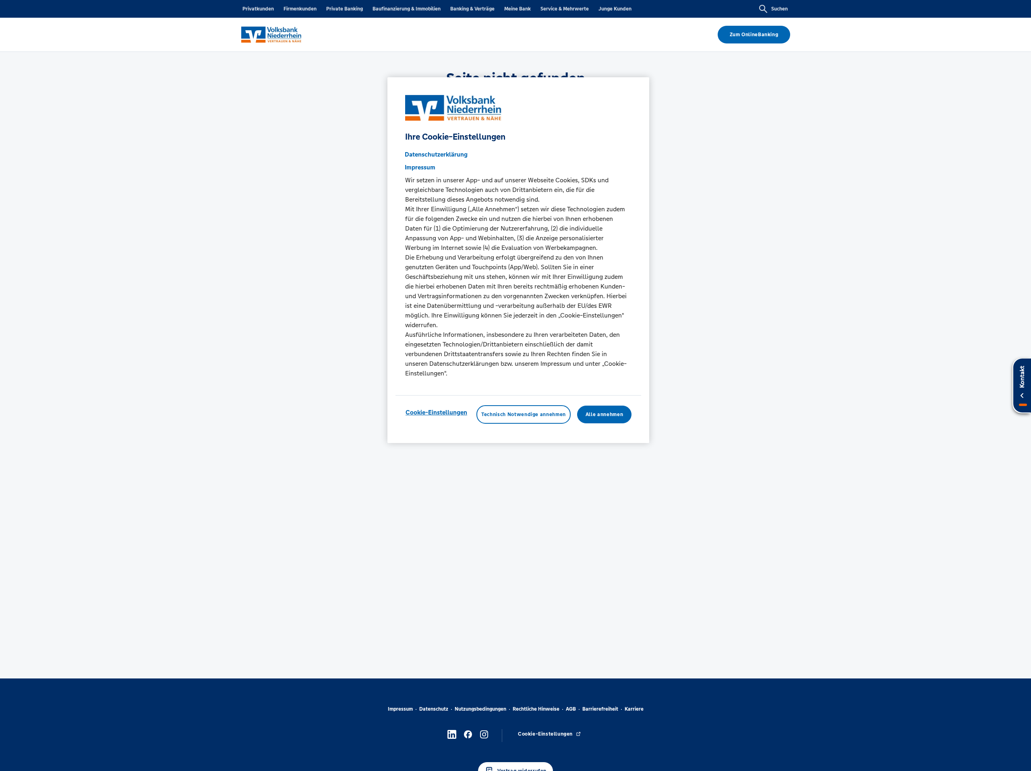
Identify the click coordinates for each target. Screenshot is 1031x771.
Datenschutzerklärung (436, 154)
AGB (571, 709)
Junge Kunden (614, 9)
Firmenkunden (300, 9)
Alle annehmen (604, 414)
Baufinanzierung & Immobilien (407, 9)
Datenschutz (433, 709)
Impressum (400, 709)
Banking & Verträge (472, 9)
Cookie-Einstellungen (436, 412)
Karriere (634, 709)
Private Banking (344, 9)
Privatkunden (258, 9)
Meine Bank (517, 9)
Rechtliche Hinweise (536, 709)
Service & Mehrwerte (564, 9)
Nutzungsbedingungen (480, 709)
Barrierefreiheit (600, 709)
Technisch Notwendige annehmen (523, 414)
